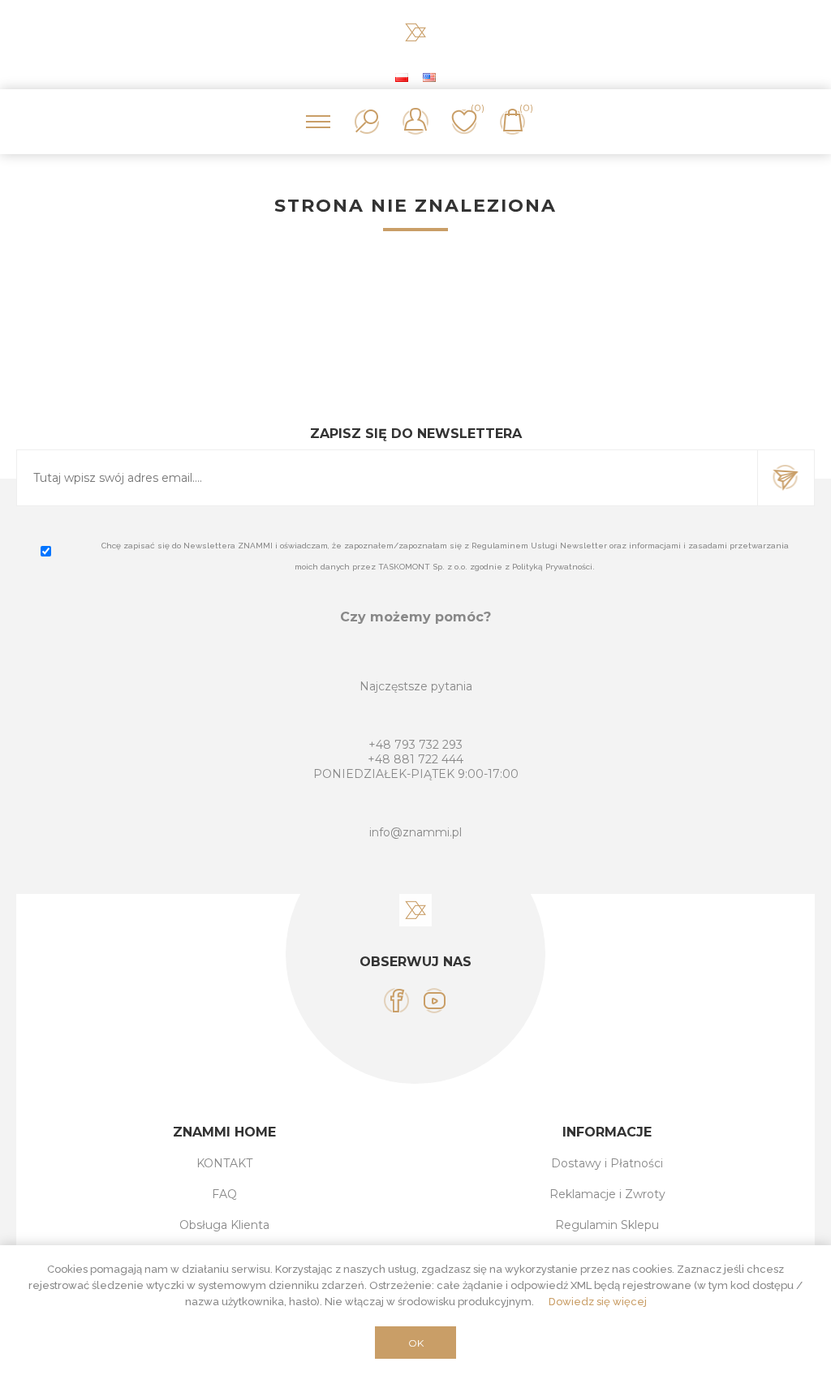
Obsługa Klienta (224, 1225)
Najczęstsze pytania (416, 686)
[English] (429, 77)
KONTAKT (224, 1163)
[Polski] (402, 77)
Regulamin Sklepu (607, 1225)
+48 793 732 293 (415, 744)
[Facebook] (396, 1000)
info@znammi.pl (415, 832)
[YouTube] (434, 1000)
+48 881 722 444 (415, 759)
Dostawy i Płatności (607, 1163)
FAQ (224, 1194)
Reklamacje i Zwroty (607, 1194)
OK (416, 1343)
